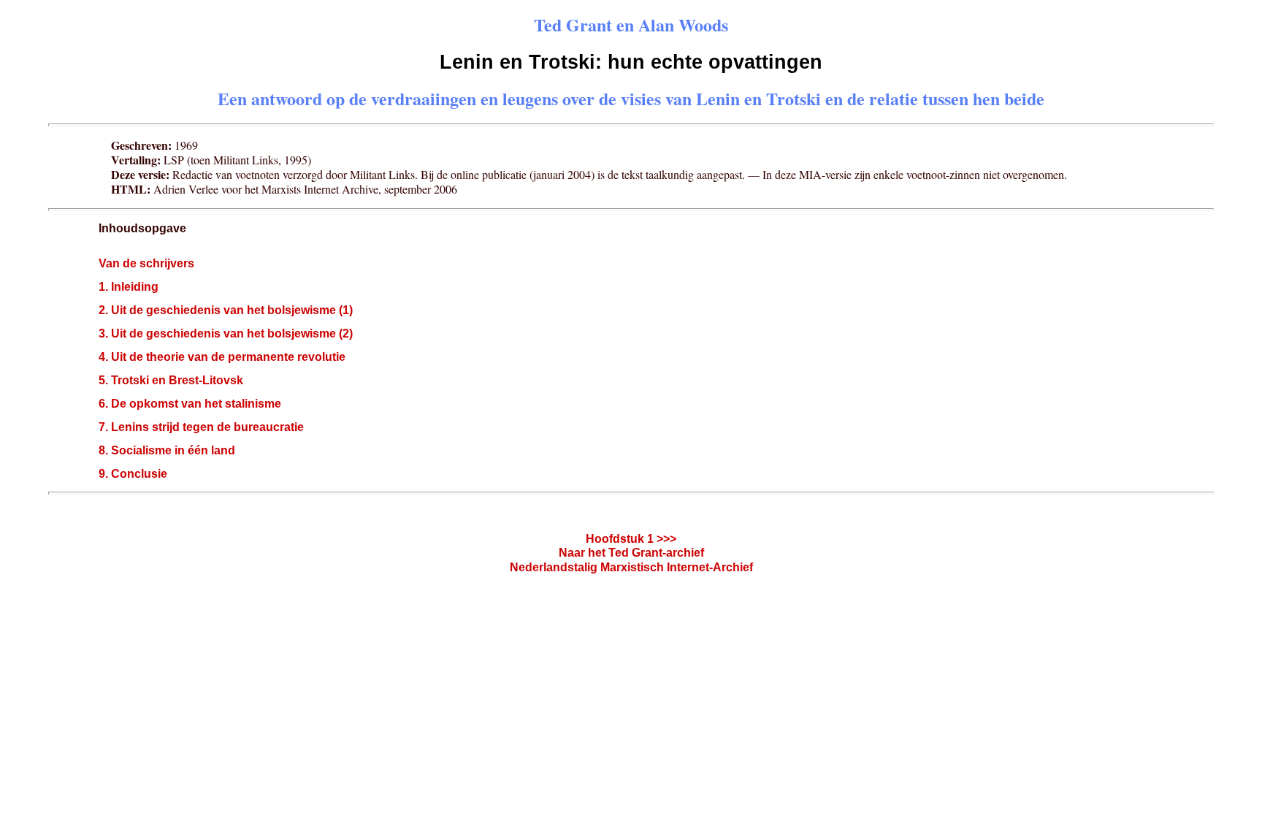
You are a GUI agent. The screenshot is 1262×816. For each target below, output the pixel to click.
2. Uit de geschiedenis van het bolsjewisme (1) (226, 310)
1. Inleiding (128, 287)
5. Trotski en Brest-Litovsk (171, 380)
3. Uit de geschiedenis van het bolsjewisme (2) (226, 333)
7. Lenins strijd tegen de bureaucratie (201, 427)
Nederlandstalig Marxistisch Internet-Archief (631, 567)
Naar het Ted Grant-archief (631, 552)
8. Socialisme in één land (167, 450)
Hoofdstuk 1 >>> (631, 539)
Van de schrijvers (146, 263)
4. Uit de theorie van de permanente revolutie (222, 357)
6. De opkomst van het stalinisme (190, 403)
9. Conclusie (133, 474)
